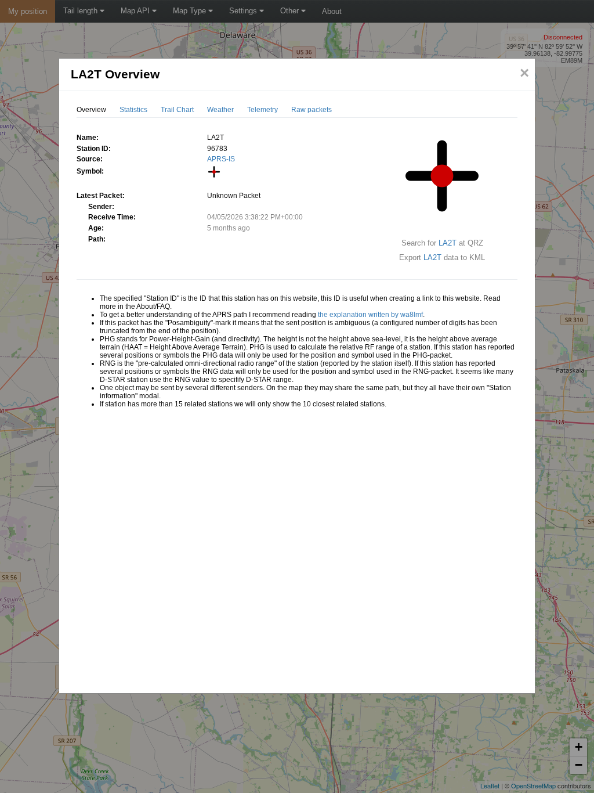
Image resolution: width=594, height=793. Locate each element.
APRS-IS (221, 159)
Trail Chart (177, 110)
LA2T (448, 243)
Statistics (133, 110)
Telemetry (262, 110)
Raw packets (311, 110)
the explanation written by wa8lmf (370, 315)
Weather (220, 110)
